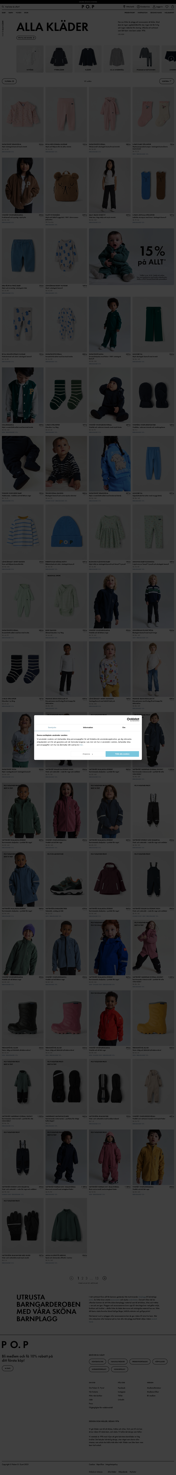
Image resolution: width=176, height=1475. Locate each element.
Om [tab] (123, 727)
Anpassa (86, 754)
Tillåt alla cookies (122, 754)
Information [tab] (88, 727)
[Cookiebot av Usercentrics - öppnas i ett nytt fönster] (128, 719)
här (81, 745)
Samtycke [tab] (52, 727)
